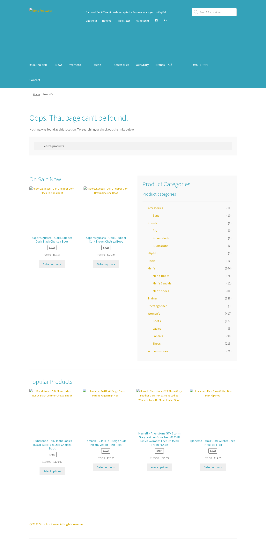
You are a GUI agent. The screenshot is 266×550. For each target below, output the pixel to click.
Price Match (123, 20)
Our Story (142, 65)
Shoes (157, 343)
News (59, 65)
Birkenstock (161, 238)
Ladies (157, 328)
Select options (52, 264)
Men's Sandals (162, 283)
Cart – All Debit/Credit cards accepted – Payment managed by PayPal (126, 12)
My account (142, 20)
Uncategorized (157, 306)
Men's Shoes (161, 291)
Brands (160, 65)
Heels (151, 261)
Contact (34, 80)
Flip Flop (153, 253)
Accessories (121, 65)
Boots (157, 321)
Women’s (75, 65)
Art (155, 230)
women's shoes (158, 351)
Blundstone (160, 246)
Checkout (91, 20)
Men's (151, 268)
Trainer (152, 298)
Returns (106, 20)
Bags (156, 215)
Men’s (97, 65)
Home (36, 94)
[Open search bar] (170, 64)
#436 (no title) (38, 65)
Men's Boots (161, 276)
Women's (154, 313)
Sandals (158, 336)
